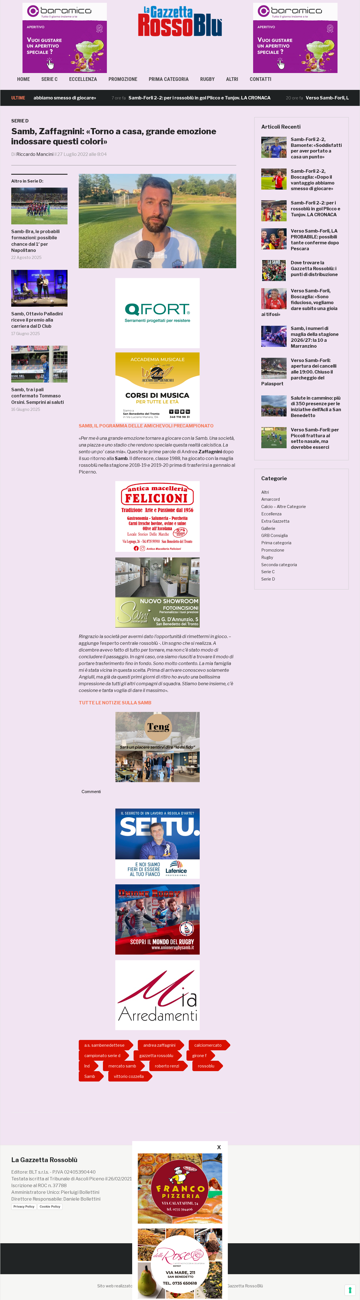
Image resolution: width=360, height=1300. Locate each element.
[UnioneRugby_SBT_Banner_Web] (157, 919)
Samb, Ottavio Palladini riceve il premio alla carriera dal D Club (37, 320)
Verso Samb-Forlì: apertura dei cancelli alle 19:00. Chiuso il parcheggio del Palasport (298, 372)
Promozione (123, 79)
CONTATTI (260, 79)
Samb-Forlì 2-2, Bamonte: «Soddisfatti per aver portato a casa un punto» (316, 148)
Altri (232, 79)
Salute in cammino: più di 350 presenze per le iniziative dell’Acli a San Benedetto (316, 406)
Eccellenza (83, 79)
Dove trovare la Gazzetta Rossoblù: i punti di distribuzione (314, 268)
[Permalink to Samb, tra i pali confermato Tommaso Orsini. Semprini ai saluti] (39, 366)
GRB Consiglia (274, 535)
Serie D (20, 121)
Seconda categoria (279, 564)
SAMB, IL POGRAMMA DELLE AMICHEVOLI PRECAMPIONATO (146, 426)
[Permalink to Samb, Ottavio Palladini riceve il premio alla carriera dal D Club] (39, 290)
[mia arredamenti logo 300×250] (157, 995)
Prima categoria (169, 79)
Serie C (49, 79)
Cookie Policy (50, 1206)
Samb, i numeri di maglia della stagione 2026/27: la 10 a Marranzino (315, 337)
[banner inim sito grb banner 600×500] (67, 37)
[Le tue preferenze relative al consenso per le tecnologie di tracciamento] (350, 1290)
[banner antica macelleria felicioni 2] (157, 516)
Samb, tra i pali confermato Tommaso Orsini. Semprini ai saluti (37, 396)
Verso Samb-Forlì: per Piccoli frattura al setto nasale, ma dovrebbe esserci (315, 438)
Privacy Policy (24, 1206)
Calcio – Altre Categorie (283, 506)
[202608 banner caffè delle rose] (180, 1263)
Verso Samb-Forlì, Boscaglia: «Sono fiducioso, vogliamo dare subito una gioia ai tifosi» (299, 302)
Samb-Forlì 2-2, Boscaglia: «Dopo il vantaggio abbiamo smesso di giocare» (312, 180)
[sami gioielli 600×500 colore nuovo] (157, 592)
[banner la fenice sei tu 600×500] (157, 843)
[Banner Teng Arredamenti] (157, 746)
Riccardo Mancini (34, 154)
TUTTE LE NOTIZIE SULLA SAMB (115, 702)
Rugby (207, 79)
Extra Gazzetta (275, 521)
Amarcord (270, 499)
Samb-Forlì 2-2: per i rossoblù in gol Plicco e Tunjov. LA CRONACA (171, 98)
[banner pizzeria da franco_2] (180, 1188)
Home (23, 79)
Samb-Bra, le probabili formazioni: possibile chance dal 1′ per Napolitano (35, 241)
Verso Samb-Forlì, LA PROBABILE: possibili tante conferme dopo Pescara (315, 239)
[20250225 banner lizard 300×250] (157, 387)
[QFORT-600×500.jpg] (157, 313)
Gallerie (268, 528)
